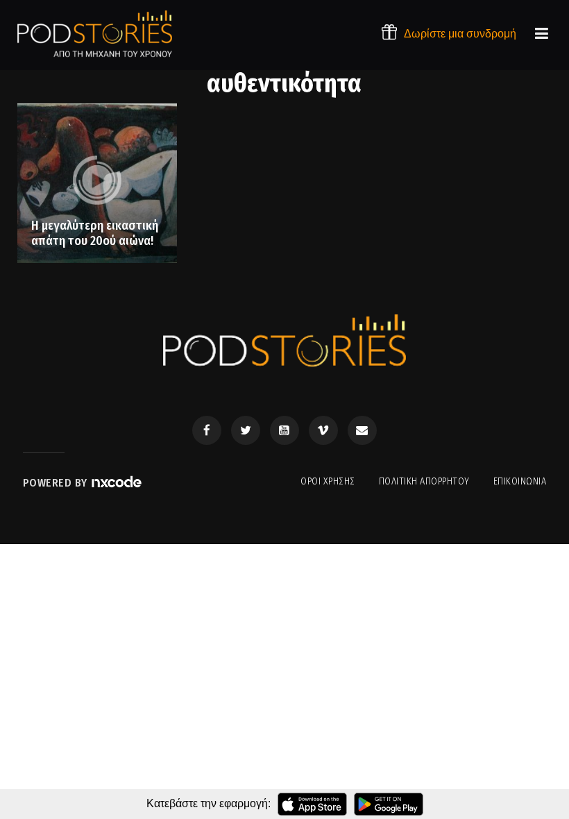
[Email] (362, 430)
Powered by (57, 482)
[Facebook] (206, 430)
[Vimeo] (323, 430)
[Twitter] (245, 430)
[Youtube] (284, 430)
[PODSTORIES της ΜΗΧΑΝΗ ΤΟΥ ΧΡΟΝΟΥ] (94, 34)
